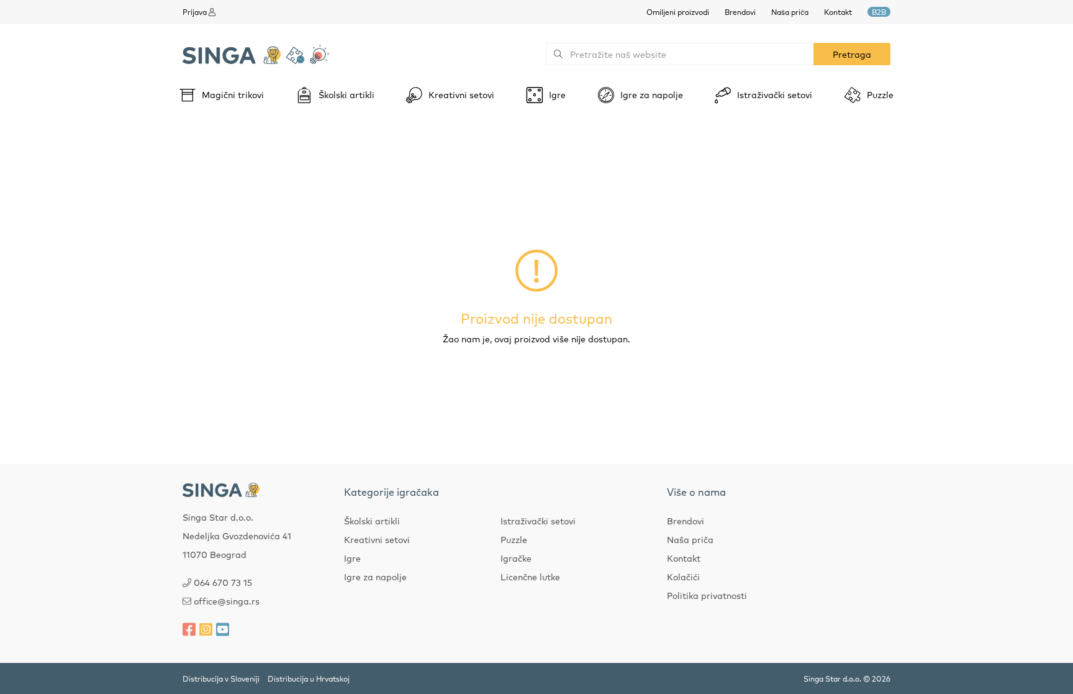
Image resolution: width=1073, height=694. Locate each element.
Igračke (516, 558)
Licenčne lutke (530, 576)
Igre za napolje (375, 576)
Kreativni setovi (377, 539)
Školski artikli (372, 520)
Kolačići (683, 576)
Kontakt (838, 12)
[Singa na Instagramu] (205, 629)
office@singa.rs (227, 600)
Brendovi (740, 12)
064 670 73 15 (223, 582)
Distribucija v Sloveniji (221, 678)
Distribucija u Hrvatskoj (309, 678)
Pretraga (852, 54)
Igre (352, 558)
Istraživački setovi (538, 520)
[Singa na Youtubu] (222, 629)
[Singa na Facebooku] (189, 629)
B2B (879, 12)
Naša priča (789, 12)
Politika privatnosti (707, 595)
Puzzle (513, 539)
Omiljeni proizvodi (677, 12)
